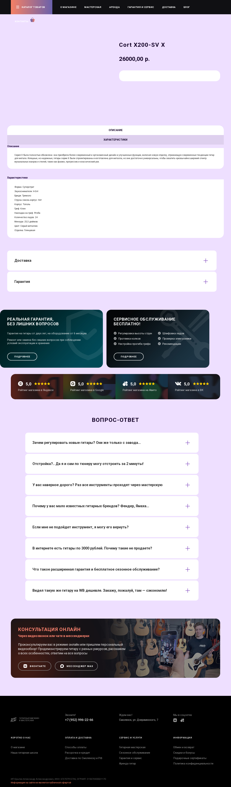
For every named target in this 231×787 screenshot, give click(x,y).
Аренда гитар (127, 763)
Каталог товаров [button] (33, 7)
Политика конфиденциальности (193, 763)
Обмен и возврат (183, 747)
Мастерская (92, 7)
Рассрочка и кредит (77, 752)
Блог (187, 7)
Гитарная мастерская (132, 747)
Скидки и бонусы (184, 752)
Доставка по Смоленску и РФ (83, 758)
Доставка (169, 7)
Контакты (21, 21)
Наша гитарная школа (24, 752)
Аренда (114, 7)
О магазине (68, 7)
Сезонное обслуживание (134, 752)
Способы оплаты (75, 747)
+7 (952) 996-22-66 (79, 720)
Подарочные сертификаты (189, 758)
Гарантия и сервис (141, 7)
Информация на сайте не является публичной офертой (41, 782)
